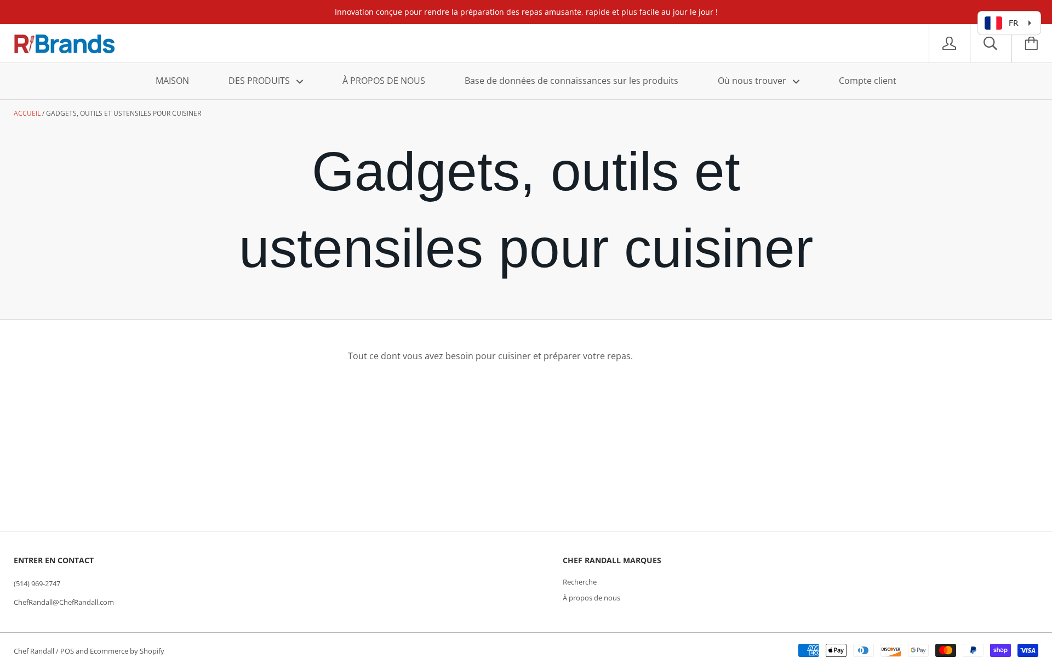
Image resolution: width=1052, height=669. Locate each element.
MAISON (172, 81)
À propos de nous (591, 598)
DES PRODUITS (260, 81)
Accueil (27, 113)
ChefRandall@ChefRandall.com (64, 602)
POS (67, 651)
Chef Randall (35, 651)
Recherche (580, 582)
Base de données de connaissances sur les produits (571, 81)
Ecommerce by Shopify (127, 651)
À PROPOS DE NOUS (383, 81)
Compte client (867, 81)
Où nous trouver (753, 81)
